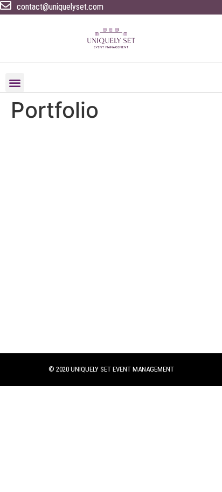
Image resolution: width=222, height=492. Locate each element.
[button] (14, 82)
